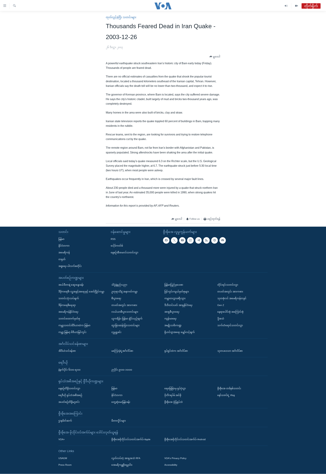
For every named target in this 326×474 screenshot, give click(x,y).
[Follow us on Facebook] (166, 240)
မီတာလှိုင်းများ (118, 420)
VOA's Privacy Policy (175, 458)
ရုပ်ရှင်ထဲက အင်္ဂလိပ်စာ (176, 350)
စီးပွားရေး (116, 298)
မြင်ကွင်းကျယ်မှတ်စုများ (176, 291)
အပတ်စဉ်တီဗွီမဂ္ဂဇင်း (69, 402)
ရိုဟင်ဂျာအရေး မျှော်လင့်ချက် (179, 332)
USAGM (62, 458)
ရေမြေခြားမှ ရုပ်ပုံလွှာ (175, 388)
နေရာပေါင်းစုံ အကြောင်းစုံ (230, 312)
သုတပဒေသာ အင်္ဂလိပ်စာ (230, 350)
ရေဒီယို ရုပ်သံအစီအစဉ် (70, 395)
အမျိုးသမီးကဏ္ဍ (173, 325)
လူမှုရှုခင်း (116, 332)
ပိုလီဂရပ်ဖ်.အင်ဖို (172, 395)
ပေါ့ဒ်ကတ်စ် (117, 245)
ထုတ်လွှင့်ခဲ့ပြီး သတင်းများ (121, 17)
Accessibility (170, 465)
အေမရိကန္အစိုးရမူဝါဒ (121, 465)
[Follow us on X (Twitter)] (174, 240)
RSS (113, 239)
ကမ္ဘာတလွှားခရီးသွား (175, 298)
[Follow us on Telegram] (198, 240)
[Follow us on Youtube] (182, 240)
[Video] (296, 6)
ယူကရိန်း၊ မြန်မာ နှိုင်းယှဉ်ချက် (126, 318)
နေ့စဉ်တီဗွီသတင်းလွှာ (69, 388)
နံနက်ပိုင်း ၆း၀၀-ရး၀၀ (69, 369)
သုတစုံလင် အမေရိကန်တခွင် (231, 298)
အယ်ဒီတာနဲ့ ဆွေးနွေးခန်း (71, 285)
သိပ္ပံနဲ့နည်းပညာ (119, 285)
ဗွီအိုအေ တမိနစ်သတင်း (229, 388)
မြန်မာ (61, 239)
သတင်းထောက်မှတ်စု (69, 318)
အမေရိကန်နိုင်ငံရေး (68, 312)
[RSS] (206, 240)
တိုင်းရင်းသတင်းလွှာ (227, 285)
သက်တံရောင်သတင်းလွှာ (230, 325)
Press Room (65, 465)
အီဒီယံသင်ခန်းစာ (67, 350)
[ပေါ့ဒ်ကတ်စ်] (214, 240)
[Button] (214, 56)
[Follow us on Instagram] (190, 240)
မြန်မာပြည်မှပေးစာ (173, 285)
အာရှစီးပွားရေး (171, 312)
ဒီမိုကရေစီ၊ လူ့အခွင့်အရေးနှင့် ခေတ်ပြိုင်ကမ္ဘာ (81, 291)
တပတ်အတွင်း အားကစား (124, 305)
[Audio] (286, 6)
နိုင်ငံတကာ (63, 245)
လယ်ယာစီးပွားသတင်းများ (124, 312)
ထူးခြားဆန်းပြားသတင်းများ (125, 325)
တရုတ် (62, 259)
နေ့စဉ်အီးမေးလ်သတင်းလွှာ (124, 252)
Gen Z (220, 305)
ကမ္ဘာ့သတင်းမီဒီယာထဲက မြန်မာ (74, 325)
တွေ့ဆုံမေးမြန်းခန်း (120, 402)
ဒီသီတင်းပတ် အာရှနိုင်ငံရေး (178, 305)
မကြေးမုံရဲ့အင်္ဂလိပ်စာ (122, 350)
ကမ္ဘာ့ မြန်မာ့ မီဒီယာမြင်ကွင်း (72, 332)
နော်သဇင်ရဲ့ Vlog (226, 395)
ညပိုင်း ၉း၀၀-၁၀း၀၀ (121, 369)
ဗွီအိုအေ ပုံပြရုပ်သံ (173, 402)
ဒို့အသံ (220, 318)
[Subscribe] (222, 240)
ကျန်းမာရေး (170, 318)
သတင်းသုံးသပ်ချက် (68, 298)
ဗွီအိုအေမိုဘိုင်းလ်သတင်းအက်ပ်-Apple (130, 439)
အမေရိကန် (64, 252)
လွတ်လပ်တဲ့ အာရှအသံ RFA (125, 458)
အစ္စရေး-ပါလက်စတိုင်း (70, 266)
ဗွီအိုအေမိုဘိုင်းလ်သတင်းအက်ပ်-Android (185, 439)
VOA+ (61, 439)
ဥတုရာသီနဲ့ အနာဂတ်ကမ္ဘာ (124, 291)
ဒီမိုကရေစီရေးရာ (67, 305)
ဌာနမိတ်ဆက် (65, 420)
